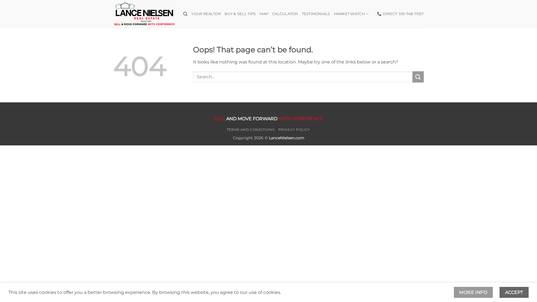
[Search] (185, 14)
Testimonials (316, 14)
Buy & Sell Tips (240, 14)
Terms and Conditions (250, 130)
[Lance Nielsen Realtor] (144, 14)
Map (264, 14)
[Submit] (418, 76)
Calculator (285, 14)
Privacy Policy (294, 130)
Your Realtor (206, 14)
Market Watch (349, 14)
